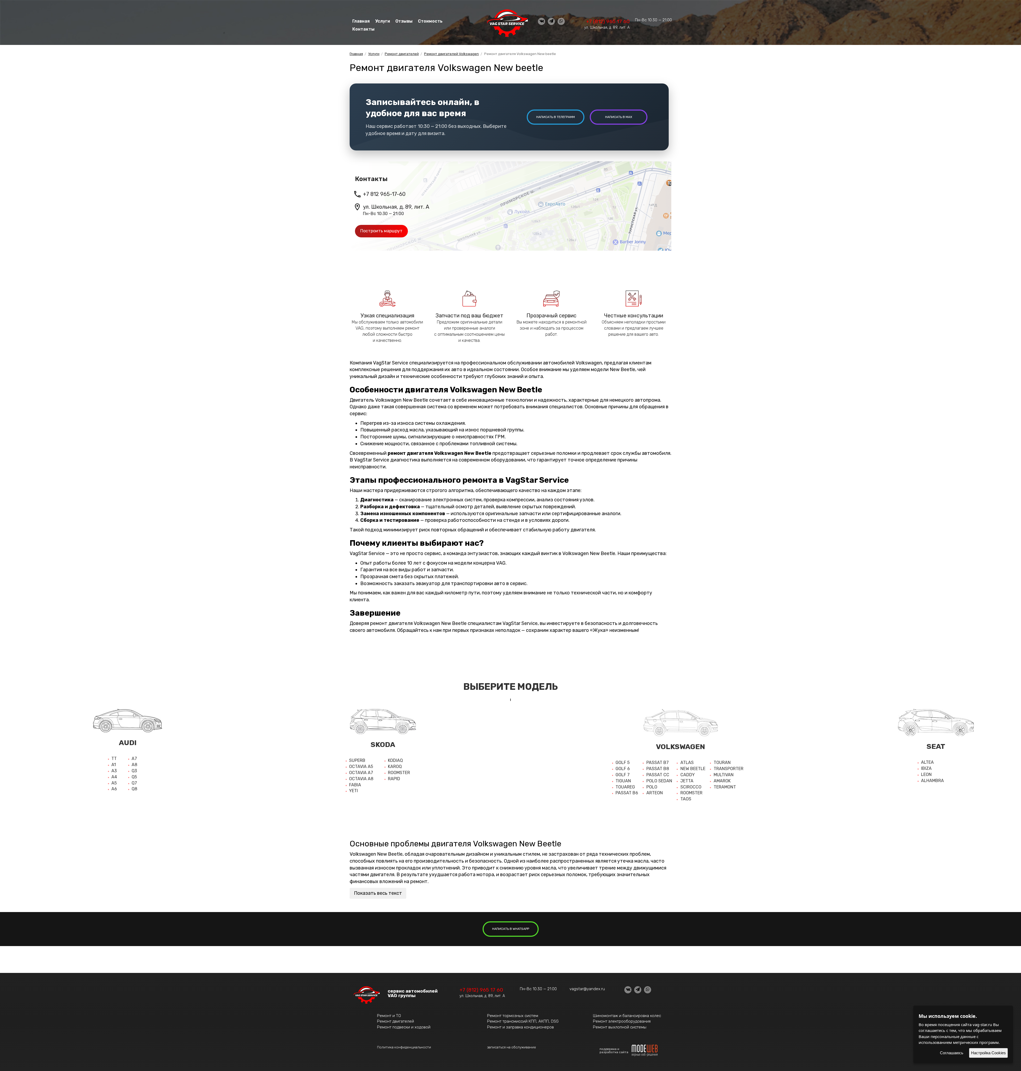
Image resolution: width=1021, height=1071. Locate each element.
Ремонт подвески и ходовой (403, 1027)
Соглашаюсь (951, 1053)
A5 (114, 783)
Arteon (654, 792)
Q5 (134, 776)
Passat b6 (627, 792)
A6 (114, 788)
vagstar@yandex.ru (587, 988)
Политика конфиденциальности (404, 1047)
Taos (685, 798)
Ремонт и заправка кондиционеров (520, 1027)
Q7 (134, 783)
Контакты (363, 29)
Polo (651, 786)
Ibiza (926, 768)
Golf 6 (623, 768)
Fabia (355, 784)
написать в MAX (618, 117)
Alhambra (932, 780)
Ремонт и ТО (389, 1015)
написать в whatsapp (510, 929)
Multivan (724, 774)
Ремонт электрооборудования (622, 1021)
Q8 (134, 788)
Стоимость (430, 21)
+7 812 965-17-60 (384, 194)
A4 (114, 776)
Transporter (728, 768)
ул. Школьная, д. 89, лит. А (607, 27)
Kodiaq (395, 760)
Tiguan (623, 780)
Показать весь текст (378, 893)
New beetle (692, 768)
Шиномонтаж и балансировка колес (627, 1015)
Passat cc (657, 774)
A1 (113, 764)
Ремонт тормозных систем (512, 1015)
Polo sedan (659, 780)
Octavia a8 (361, 778)
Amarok (722, 780)
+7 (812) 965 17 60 (608, 21)
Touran (722, 762)
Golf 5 (623, 762)
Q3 (134, 770)
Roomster (399, 772)
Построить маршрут (381, 230)
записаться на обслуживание (511, 1047)
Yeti (353, 790)
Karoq (395, 766)
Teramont (725, 786)
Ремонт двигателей (395, 1021)
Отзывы (404, 21)
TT (114, 758)
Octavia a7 (361, 772)
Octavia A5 (361, 766)
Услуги (382, 21)
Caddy (687, 774)
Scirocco (690, 786)
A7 (134, 758)
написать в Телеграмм (555, 117)
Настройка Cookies (988, 1053)
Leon (926, 774)
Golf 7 (623, 774)
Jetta (686, 780)
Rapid (394, 778)
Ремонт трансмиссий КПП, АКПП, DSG (523, 1021)
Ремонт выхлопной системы (619, 1027)
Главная (361, 21)
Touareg (625, 786)
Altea (927, 762)
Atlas (687, 762)
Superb (357, 760)
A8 (134, 764)
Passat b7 (657, 762)
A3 (114, 770)
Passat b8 (657, 768)
